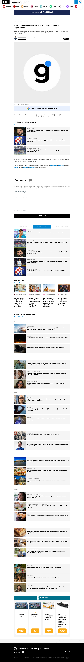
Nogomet (16, 3)
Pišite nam (26, 657)
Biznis (63, 6)
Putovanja (45, 6)
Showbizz (26, 6)
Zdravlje (54, 6)
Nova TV (15, 649)
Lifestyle (36, 6)
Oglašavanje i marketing (41, 657)
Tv (78, 6)
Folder (17, 652)
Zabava (71, 6)
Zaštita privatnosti (60, 657)
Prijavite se (42, 215)
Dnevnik (23, 649)
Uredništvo (32, 657)
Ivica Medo (22, 36)
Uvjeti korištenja (52, 657)
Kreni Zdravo (23, 652)
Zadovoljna (36, 649)
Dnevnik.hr (8, 6)
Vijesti (17, 6)
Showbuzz (48, 649)
